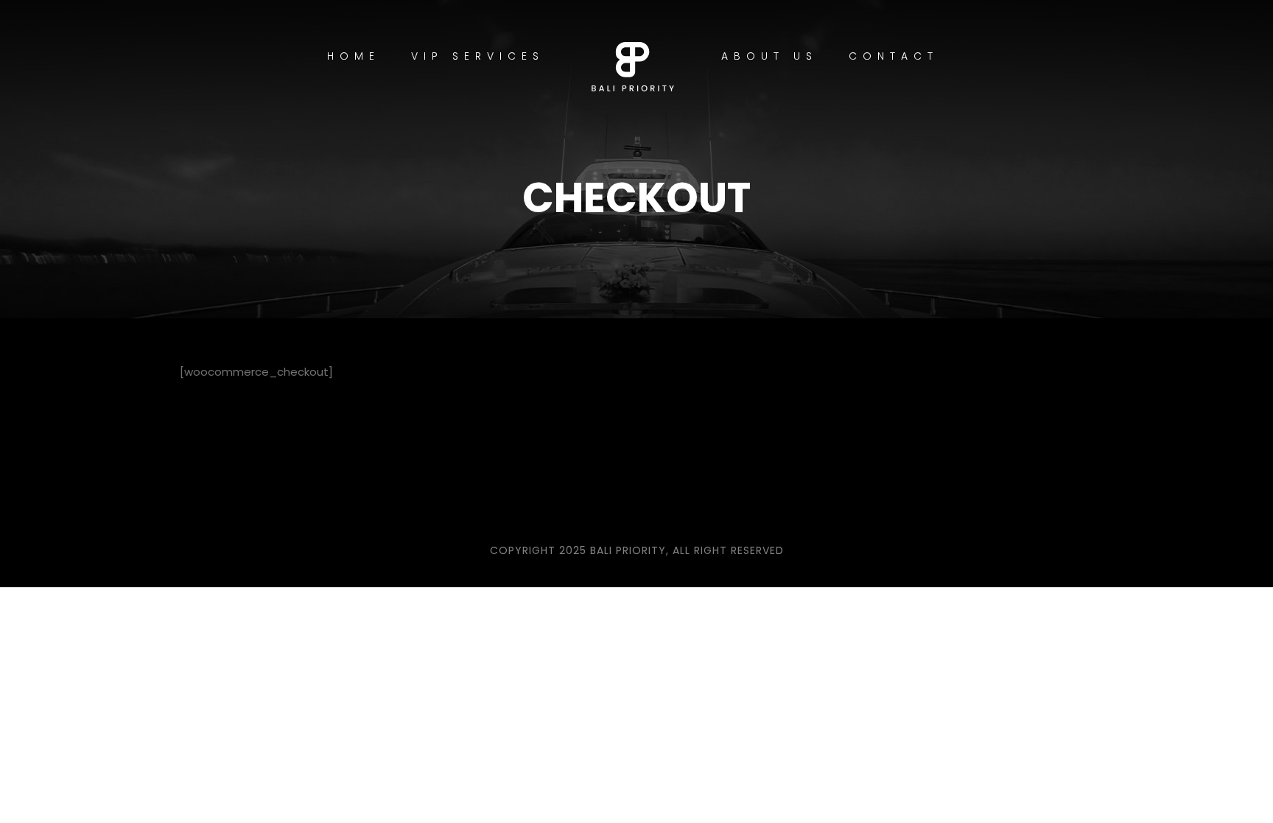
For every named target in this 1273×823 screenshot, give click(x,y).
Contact (894, 56)
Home (353, 56)
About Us (769, 56)
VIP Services (477, 56)
